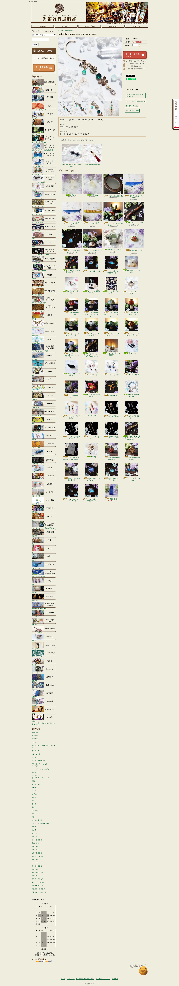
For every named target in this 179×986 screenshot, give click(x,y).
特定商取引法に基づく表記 (136, 69)
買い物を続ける (136, 66)
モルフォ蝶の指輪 (94, 271)
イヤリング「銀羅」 (94, 437)
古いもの (35, 118)
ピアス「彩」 (94, 375)
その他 (34, 830)
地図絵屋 (35, 536)
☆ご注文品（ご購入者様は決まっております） (43, 724)
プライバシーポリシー (103, 979)
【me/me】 (35, 673)
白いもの (35, 863)
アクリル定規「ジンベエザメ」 (136, 197)
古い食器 (35, 102)
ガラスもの (35, 810)
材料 (33, 817)
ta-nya (33, 520)
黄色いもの (35, 843)
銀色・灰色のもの (37, 872)
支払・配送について (66, 26)
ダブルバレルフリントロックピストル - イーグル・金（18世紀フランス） (91, 355)
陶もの (34, 807)
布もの (34, 804)
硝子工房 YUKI (37, 391)
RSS (39, 961)
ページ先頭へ (143, 971)
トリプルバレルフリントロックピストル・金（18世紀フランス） (131, 437)
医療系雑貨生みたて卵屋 (40, 351)
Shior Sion (35, 480)
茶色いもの (35, 859)
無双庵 (34, 665)
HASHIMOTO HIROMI (39, 608)
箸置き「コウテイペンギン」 (73, 374)
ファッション (36, 784)
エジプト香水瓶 (37, 295)
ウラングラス (36, 134)
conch (33, 472)
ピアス (34, 742)
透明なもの (35, 876)
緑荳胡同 (35, 697)
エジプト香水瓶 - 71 (134, 375)
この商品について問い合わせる (136, 61)
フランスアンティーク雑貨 (40, 823)
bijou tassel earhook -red (92, 164)
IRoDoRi (34, 359)
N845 (33, 375)
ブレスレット (36, 754)
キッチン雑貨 (36, 230)
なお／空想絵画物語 (38, 576)
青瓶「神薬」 (114, 499)
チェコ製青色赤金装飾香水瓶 (114, 458)
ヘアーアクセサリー (38, 760)
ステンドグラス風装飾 (39, 270)
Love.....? (34, 705)
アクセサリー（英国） (39, 182)
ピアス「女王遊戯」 (91, 415)
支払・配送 (71, 979)
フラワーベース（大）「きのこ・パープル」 (71, 355)
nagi (33, 584)
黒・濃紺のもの (37, 866)
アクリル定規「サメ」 (74, 224)
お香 (33, 238)
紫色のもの (35, 849)
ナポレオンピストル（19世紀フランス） (72, 271)
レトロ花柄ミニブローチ (136, 251)
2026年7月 (35, 736)
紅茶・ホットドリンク (39, 110)
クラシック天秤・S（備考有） (113, 354)
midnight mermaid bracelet (133, 395)
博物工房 (35, 600)
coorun (34, 439)
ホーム (42, 26)
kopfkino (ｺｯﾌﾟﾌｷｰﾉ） (38, 463)
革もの (34, 814)
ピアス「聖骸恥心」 (134, 417)
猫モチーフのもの (37, 885)
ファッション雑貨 (37, 222)
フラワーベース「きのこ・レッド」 (72, 313)
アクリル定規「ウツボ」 (95, 224)
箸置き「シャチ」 (133, 353)
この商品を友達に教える (136, 63)
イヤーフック (80, 30)
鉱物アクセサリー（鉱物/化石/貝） (43, 150)
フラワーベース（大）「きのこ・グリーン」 (111, 314)
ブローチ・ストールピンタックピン (40, 765)
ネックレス (35, 751)
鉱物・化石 (35, 93)
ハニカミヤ (35, 616)
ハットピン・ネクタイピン (40, 769)
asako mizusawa (36, 327)
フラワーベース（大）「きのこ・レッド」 (131, 313)
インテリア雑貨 (37, 214)
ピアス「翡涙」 (114, 416)
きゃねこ (35, 423)
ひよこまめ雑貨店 (37, 632)
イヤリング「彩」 (114, 375)
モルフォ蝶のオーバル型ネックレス (74, 251)
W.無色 (34, 721)
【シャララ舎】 (37, 496)
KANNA (34, 399)
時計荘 (34, 560)
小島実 (34, 455)
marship (34, 640)
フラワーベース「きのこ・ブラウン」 (131, 334)
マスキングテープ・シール (40, 254)
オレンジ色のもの (37, 856)
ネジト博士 (35, 592)
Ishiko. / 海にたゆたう (39, 343)
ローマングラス (37, 198)
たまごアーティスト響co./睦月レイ (43, 528)
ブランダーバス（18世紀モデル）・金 (136, 223)
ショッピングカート (136, 26)
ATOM (48, 961)
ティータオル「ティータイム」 (113, 292)
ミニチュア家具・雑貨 (39, 303)
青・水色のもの (37, 840)
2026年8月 (35, 732)
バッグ (34, 791)
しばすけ (35, 488)
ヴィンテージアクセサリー (40, 142)
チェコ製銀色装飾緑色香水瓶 (74, 479)
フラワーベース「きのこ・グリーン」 (111, 334)
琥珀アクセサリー (37, 158)
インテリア (35, 833)
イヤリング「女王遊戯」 (74, 417)
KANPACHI (35, 407)
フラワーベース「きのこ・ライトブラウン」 (91, 314)
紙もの (34, 800)
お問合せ (113, 26)
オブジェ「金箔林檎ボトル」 (93, 395)
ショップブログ (89, 26)
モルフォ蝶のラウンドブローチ (93, 479)
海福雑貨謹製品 (37, 85)
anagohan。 (35, 335)
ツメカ (34, 552)
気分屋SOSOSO (37, 415)
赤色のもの (35, 836)
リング (34, 757)
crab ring (93, 457)
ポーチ (34, 787)
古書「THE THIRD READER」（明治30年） (71, 458)
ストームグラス (37, 287)
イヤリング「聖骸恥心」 (74, 437)
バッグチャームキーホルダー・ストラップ (40, 777)
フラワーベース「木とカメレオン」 (115, 224)
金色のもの (35, 869)
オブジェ (35, 794)
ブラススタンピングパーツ (40, 311)
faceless (34, 713)
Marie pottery (35, 648)
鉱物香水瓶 (35, 190)
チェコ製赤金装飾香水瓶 (134, 458)
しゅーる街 (35, 504)
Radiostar (34, 689)
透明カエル (73, 195)
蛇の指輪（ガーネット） (73, 292)
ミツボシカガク (37, 657)
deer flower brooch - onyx (134, 292)
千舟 (33, 544)
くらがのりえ (36, 447)
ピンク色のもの (37, 853)
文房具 (34, 246)
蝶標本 (34, 278)
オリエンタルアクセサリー (40, 174)
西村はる (35, 624)
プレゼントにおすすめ (39, 892)
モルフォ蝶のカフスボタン (134, 479)
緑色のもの (35, 846)
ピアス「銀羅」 (114, 437)
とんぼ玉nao (36, 568)
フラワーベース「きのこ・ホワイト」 (91, 334)
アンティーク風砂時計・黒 (93, 292)
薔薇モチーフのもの (38, 889)
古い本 (34, 126)
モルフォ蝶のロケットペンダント (73, 500)
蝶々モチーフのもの (38, 882)
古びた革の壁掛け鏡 (116, 196)
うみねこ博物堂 (37, 367)
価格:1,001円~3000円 (132, 111)
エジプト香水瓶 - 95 (74, 396)
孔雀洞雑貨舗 (36, 431)
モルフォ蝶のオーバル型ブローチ (113, 272)
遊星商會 (35, 681)
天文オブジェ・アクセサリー (41, 206)
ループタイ (35, 772)
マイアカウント (43, 31)
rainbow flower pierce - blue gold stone (71, 165)
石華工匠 (35, 512)
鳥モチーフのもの (37, 879)
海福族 (34, 827)
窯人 (33, 383)
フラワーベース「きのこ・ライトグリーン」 (71, 335)
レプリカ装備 (36, 262)
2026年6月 (35, 739)
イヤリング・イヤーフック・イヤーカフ (43, 746)
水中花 (34, 319)
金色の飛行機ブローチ (114, 396)
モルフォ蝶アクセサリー (40, 166)
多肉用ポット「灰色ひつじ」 (115, 250)
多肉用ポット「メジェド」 (133, 271)
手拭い (34, 781)
